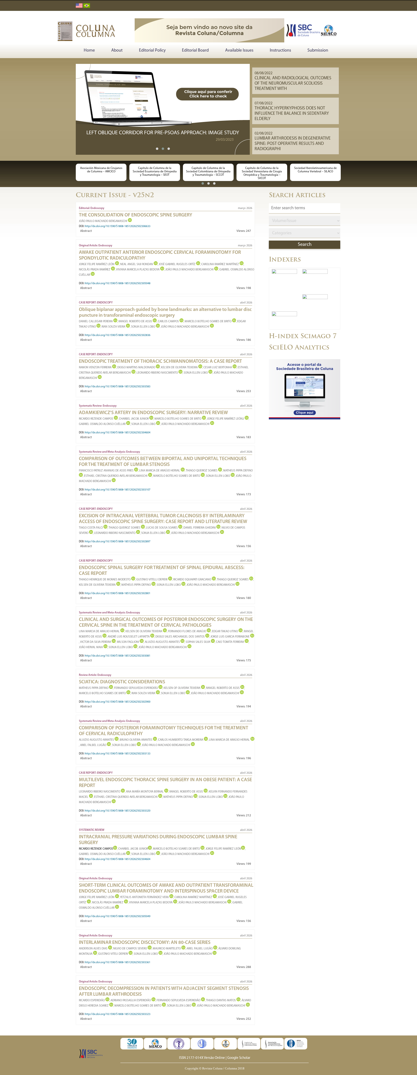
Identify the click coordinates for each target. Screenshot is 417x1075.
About (117, 50)
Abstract (86, 231)
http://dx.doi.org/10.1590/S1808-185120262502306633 (117, 226)
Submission (317, 50)
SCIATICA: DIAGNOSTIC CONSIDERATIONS (122, 682)
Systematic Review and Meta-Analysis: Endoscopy (109, 451)
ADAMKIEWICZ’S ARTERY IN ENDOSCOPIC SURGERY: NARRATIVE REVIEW (153, 412)
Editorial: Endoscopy (91, 208)
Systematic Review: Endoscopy (98, 405)
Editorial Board (195, 50)
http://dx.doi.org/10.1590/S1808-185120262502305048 (117, 283)
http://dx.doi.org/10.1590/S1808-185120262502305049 (117, 916)
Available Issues (239, 50)
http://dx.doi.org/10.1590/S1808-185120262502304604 (117, 432)
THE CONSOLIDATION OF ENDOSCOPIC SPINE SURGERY (135, 215)
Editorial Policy (152, 50)
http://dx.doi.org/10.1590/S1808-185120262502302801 (117, 593)
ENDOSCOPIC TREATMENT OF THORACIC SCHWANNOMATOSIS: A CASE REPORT (160, 361)
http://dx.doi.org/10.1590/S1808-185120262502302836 (117, 335)
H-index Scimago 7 (303, 336)
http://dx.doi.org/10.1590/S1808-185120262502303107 (117, 489)
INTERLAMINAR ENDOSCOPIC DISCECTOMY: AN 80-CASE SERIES (144, 942)
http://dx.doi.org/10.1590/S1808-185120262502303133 (117, 753)
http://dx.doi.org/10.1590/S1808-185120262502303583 (117, 386)
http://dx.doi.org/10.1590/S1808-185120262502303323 (117, 1014)
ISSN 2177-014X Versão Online (202, 1058)
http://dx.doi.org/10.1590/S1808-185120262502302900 (117, 701)
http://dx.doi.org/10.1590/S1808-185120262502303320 (117, 810)
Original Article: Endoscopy (95, 245)
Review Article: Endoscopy (95, 675)
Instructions (280, 50)
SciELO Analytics (299, 348)
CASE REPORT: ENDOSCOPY (96, 302)
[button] (157, 148)
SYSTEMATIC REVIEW (91, 830)
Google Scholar (238, 1058)
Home (89, 50)
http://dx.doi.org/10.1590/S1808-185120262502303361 (117, 962)
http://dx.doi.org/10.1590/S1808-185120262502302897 (117, 541)
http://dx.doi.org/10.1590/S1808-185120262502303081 (117, 655)
